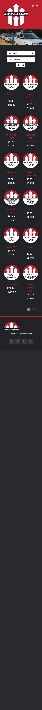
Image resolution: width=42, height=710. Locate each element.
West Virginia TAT (30, 287)
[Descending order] (32, 53)
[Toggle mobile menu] (37, 6)
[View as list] (23, 65)
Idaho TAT (12, 247)
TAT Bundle (11, 284)
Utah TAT (30, 209)
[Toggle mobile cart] (33, 6)
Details (13, 85)
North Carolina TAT (30, 97)
